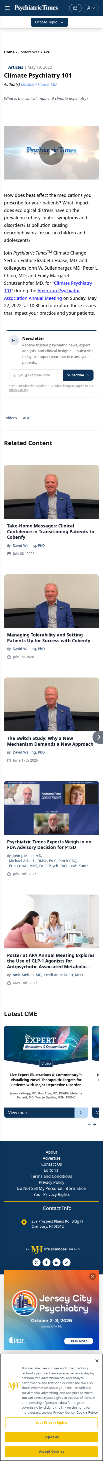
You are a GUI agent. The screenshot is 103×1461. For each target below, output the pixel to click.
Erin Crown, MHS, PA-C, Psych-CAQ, (38, 865)
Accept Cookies (51, 1451)
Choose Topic (46, 22)
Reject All (51, 1437)
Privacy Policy (51, 1182)
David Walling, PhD (29, 545)
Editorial (52, 1170)
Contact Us (51, 1164)
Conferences (29, 52)
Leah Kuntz (79, 865)
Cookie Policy (87, 1412)
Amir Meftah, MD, (27, 974)
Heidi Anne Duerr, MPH (63, 974)
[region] (51, 1407)
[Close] (97, 1360)
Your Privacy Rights (52, 1194)
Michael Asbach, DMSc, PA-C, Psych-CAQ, (43, 860)
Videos (11, 417)
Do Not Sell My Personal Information (51, 1188)
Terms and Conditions (51, 1176)
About (51, 1152)
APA (26, 417)
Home (9, 52)
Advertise (51, 1158)
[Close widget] (92, 1276)
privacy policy (18, 390)
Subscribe (75, 375)
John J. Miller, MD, (27, 855)
